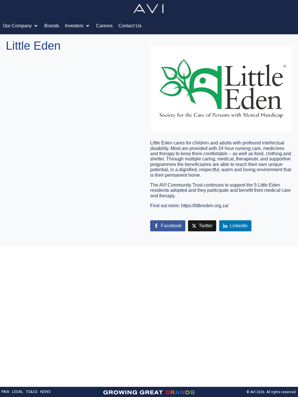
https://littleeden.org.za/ (204, 205)
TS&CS (32, 391)
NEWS (45, 391)
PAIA (5, 391)
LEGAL (17, 391)
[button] (20, 26)
